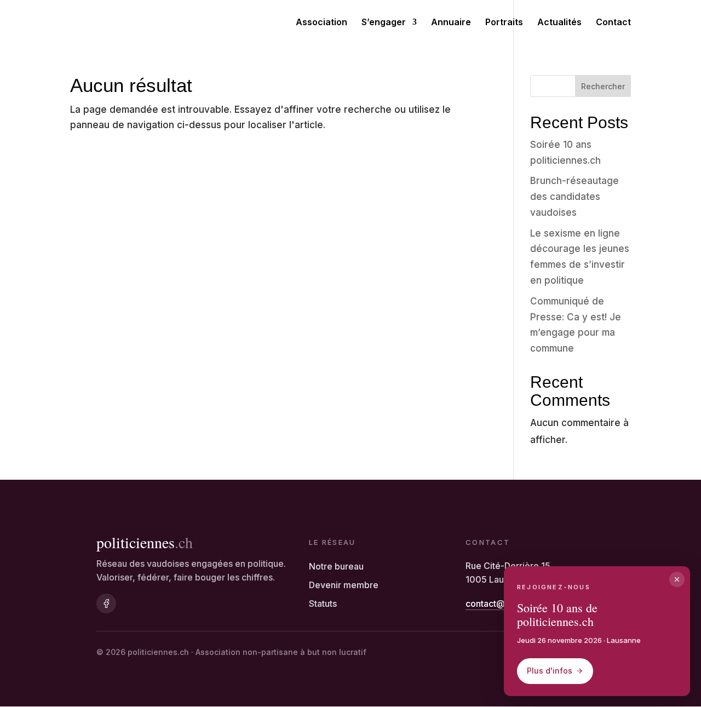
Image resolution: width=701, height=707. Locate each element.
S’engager (383, 22)
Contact (613, 22)
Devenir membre (343, 584)
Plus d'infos (549, 670)
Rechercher (603, 86)
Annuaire (451, 22)
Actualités (559, 22)
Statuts (323, 603)
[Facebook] (106, 603)
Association (321, 22)
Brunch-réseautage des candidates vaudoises (574, 196)
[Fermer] (677, 579)
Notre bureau (336, 566)
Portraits (504, 22)
